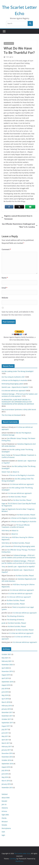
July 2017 (5, 729)
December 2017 (7, 712)
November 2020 (7, 665)
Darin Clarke (6, 455)
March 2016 (6, 781)
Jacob (3, 623)
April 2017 (5, 740)
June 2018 (5, 692)
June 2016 (5, 774)
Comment (6, 249)
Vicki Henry (5, 530)
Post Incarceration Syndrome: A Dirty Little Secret (19, 409)
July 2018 (5, 688)
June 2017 (5, 733)
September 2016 (7, 764)
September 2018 (7, 682)
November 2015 (7, 787)
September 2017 (7, 723)
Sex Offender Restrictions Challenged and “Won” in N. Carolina (18, 225)
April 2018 (5, 699)
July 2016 (5, 770)
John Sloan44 (6, 546)
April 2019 (5, 678)
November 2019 (7, 671)
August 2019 (6, 675)
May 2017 (5, 736)
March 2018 (6, 702)
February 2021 (7, 661)
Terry (3, 566)
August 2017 (6, 726)
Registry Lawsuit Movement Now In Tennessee (18, 217)
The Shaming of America (15, 616)
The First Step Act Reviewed (11, 415)
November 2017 (7, 716)
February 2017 (7, 746)
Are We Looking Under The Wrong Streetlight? (17, 371)
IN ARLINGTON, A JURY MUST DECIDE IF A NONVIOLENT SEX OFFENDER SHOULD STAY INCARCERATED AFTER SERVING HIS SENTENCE (18, 402)
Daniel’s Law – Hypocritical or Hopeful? (15, 387)
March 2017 (6, 743)
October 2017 (6, 719)
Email (4, 288)
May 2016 (5, 777)
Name (5, 278)
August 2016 (6, 767)
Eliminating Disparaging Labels (12, 384)
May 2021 (5, 658)
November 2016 (7, 757)
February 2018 (7, 706)
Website (5, 298)
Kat (12, 57)
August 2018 (6, 685)
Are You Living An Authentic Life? (13, 377)
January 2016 (6, 784)
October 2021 (6, 654)
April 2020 (5, 668)
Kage (3, 503)
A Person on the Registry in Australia (14, 380)
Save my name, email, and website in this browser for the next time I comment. (18, 313)
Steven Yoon (6, 472)
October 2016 (6, 760)
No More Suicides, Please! (17, 497)
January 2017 (6, 750)
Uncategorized (9, 43)
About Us (16, 472)
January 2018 (6, 709)
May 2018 (5, 695)
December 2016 (7, 753)
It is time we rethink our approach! (14, 391)
